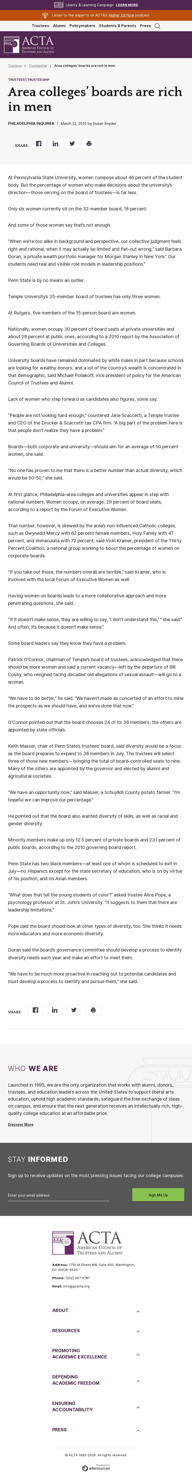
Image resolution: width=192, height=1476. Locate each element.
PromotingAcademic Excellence (79, 1353)
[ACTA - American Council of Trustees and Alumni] (33, 44)
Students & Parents (117, 26)
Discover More (21, 1125)
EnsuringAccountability (72, 1406)
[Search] (157, 26)
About (60, 1310)
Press (145, 26)
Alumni (59, 26)
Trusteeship (38, 66)
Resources (66, 1330)
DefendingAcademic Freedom (76, 1380)
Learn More (127, 5)
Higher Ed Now (121, 15)
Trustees (40, 26)
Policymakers (82, 26)
